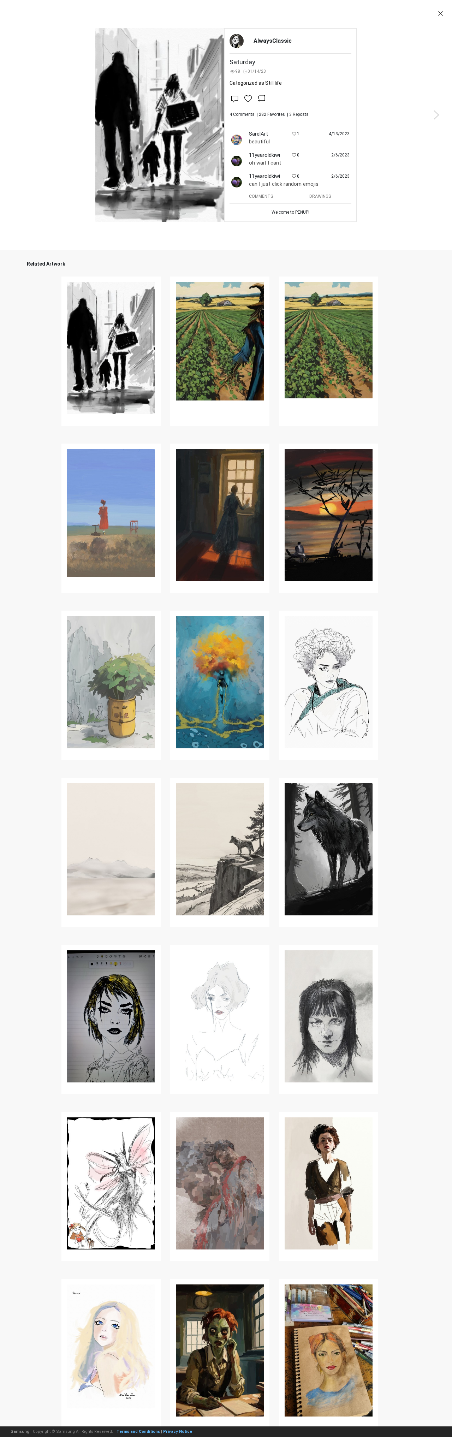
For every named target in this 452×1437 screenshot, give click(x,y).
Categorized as (256, 83)
